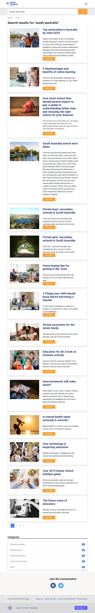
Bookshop (34, 608)
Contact (25, 608)
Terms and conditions (66, 599)
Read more (49, 58)
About (18, 608)
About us (39, 599)
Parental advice (16, 550)
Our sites (80, 608)
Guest (12, 567)
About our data (50, 599)
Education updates (17, 544)
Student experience (18, 556)
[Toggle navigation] (86, 4)
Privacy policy (82, 599)
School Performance (18, 561)
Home (10, 17)
